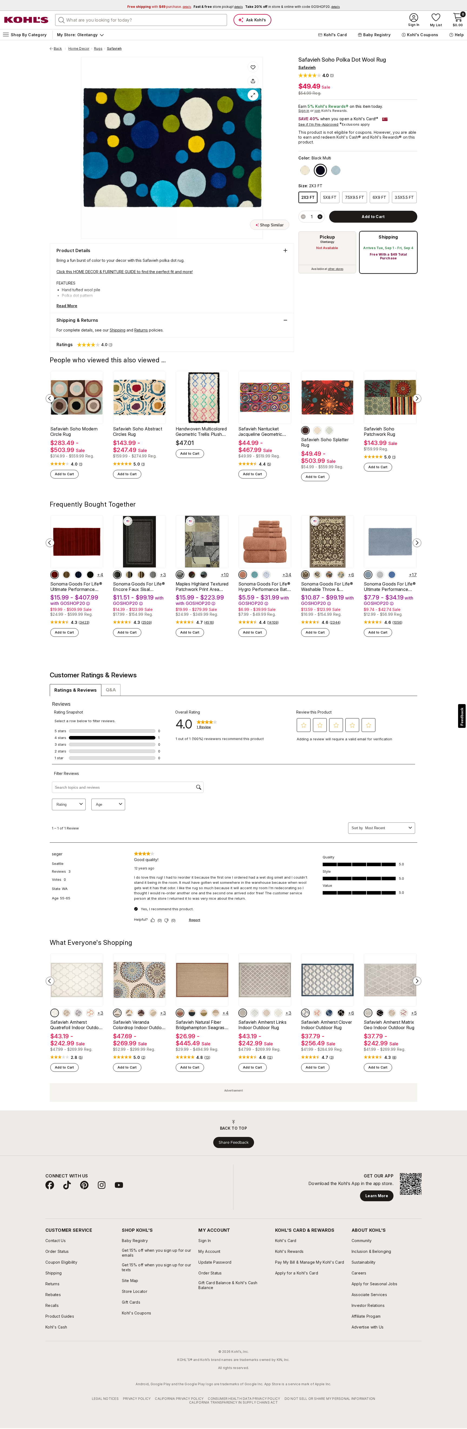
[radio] (327, 252)
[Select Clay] (242, 574)
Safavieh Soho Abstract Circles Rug (137, 431)
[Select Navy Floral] (329, 574)
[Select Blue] (392, 574)
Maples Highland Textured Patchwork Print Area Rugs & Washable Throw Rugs (202, 586)
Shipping (388, 237)
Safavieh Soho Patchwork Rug (379, 431)
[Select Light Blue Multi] (329, 430)
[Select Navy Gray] (203, 574)
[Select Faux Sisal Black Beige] (129, 574)
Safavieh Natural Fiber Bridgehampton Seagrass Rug (201, 1024)
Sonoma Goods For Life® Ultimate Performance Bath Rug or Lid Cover (390, 586)
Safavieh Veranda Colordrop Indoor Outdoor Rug (139, 1024)
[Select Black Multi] (320, 170)
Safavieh (114, 49)
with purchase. (159, 7)
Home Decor (78, 49)
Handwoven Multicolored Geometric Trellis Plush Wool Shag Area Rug (201, 431)
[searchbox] (141, 20)
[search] (61, 19)
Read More (66, 305)
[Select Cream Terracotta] (129, 1013)
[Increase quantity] (320, 216)
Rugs (98, 49)
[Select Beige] (54, 1013)
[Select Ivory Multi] (305, 170)
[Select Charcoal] (90, 574)
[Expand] (253, 95)
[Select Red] (54, 574)
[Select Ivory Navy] (305, 1013)
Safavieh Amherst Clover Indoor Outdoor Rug (326, 1024)
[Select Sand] (66, 574)
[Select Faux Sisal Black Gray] (117, 574)
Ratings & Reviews (75, 690)
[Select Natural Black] (192, 1013)
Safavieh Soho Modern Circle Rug (74, 431)
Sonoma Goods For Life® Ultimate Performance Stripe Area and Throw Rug (76, 586)
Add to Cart (64, 474)
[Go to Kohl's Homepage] (26, 20)
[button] (316, 75)
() (81, 464)
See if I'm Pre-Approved (318, 124)
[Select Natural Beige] (215, 1013)
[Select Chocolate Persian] (305, 574)
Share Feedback (234, 1142)
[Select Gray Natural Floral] (317, 574)
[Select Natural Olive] (203, 1013)
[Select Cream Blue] (117, 1013)
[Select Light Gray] (380, 574)
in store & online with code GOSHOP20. (292, 7)
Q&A (111, 689)
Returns (141, 330)
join (318, 111)
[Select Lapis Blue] (78, 574)
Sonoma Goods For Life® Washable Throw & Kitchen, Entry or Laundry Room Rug (327, 586)
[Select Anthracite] (341, 1013)
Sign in (303, 111)
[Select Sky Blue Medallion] (266, 574)
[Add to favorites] (253, 67)
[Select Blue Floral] (341, 574)
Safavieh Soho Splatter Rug (325, 442)
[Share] (253, 81)
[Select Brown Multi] (305, 430)
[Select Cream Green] (153, 1013)
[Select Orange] (90, 1013)
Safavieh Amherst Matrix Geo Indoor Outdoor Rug (389, 1024)
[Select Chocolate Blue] (141, 1013)
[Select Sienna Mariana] (192, 574)
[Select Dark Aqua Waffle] (254, 574)
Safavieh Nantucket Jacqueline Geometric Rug (260, 431)
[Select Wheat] (66, 1013)
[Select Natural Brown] (180, 1013)
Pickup (327, 237)
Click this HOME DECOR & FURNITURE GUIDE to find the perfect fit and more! (124, 271)
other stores (335, 268)
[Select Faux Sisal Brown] (141, 574)
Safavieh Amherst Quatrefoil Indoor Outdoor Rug (76, 1024)
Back (60, 49)
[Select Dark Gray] (78, 1013)
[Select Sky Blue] (368, 574)
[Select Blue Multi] (335, 170)
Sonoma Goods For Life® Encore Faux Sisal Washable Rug (139, 586)
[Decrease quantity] (303, 216)
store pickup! (218, 7)
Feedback (462, 717)
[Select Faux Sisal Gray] (153, 574)
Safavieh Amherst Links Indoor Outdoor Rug (262, 1024)
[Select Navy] (329, 1013)
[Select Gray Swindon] (180, 574)
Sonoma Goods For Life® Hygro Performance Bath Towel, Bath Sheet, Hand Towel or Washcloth (264, 586)
